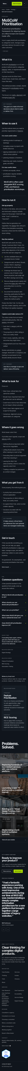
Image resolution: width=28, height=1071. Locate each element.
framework (5, 88)
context (18, 350)
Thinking (4, 975)
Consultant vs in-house (8, 1016)
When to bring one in (8, 1026)
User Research (6, 990)
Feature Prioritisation (8, 661)
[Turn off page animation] (24, 3)
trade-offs (11, 97)
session (4, 322)
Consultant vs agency (8, 1012)
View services (7, 871)
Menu (4, 3)
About (3, 982)
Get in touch (17, 3)
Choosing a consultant (8, 1019)
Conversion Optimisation (5, 1001)
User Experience (19, 990)
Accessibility (18, 994)
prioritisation (12, 64)
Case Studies (5, 972)
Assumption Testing (7, 666)
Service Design (19, 997)
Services (17, 972)
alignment (19, 95)
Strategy (13, 9)
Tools (3, 979)
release (14, 226)
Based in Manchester (8, 1033)
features (4, 69)
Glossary (17, 979)
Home (3, 9)
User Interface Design (6, 994)
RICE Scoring (5, 664)
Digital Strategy (6, 652)
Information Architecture (5, 997)
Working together (7, 1029)
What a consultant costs (8, 1023)
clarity (14, 95)
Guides (8, 9)
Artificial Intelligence (5, 1004)
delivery (4, 439)
